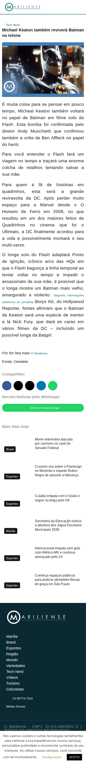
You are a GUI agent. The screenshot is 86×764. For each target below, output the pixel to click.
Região (12, 654)
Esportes (13, 648)
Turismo (13, 683)
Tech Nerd (13, 25)
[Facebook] (16, 711)
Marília (12, 636)
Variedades (15, 666)
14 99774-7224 (23, 698)
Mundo (12, 660)
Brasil (11, 642)
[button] (6, 385)
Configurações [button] (52, 757)
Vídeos (12, 677)
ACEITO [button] (74, 757)
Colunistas (15, 689)
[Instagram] (8, 711)
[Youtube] (25, 711)
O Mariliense (39, 353)
